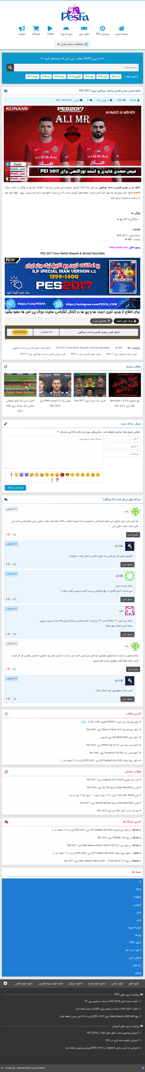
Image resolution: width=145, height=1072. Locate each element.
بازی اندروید (134, 927)
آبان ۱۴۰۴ (102, 76)
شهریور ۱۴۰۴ (75, 76)
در (95, 830)
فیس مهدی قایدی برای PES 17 (85, 354)
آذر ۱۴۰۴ (116, 76)
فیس (76, 100)
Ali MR (118, 348)
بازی (139, 920)
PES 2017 (67, 100)
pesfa (137, 193)
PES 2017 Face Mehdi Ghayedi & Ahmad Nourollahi (83, 348)
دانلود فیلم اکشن (24, 983)
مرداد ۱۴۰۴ (59, 76)
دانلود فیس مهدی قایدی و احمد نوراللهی (31, 348)
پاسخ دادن (133, 534)
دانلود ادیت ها (133, 950)
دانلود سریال (75, 983)
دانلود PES (135, 942)
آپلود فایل (134, 983)
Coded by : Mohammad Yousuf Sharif (25, 1068)
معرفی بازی (135, 958)
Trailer (137, 897)
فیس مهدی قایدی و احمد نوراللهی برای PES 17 (43, 354)
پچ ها (138, 935)
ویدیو (138, 973)
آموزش (137, 905)
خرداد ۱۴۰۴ (32, 76)
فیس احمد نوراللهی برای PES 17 (121, 354)
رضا (127, 511)
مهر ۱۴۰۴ (89, 76)
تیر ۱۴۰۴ (46, 76)
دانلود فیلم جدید (97, 983)
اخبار (139, 912)
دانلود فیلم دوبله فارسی (51, 983)
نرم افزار (137, 965)
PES (58, 100)
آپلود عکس (117, 983)
